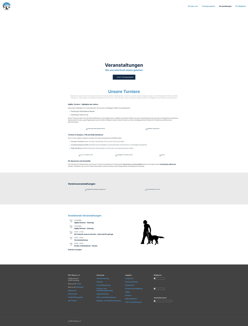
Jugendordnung (103, 294)
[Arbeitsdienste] (152, 190)
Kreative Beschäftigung (134, 288)
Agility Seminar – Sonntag (83, 228)
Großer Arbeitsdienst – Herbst (85, 246)
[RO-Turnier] (162, 155)
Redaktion (80, 287)
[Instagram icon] (177, 321)
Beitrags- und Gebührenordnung (109, 301)
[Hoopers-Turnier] (124, 155)
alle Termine (72, 301)
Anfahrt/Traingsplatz (75, 297)
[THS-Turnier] (86, 155)
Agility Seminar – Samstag (84, 223)
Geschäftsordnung (103, 285)
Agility (127, 292)
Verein (78, 284)
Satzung (100, 282)
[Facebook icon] (175, 321)
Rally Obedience (131, 299)
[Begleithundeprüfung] (95, 190)
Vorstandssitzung (81, 240)
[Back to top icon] (239, 322)
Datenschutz (72, 294)
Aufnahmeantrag (103, 278)
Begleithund (129, 285)
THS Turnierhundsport (133, 302)
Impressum (72, 290)
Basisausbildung (131, 282)
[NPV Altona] (6, 6)
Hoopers (128, 295)
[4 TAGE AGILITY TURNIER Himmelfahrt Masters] (95, 129)
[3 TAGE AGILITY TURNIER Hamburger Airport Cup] (152, 129)
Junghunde (129, 278)
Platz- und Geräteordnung (106, 297)
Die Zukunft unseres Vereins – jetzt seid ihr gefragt (93, 234)
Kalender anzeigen (75, 249)
